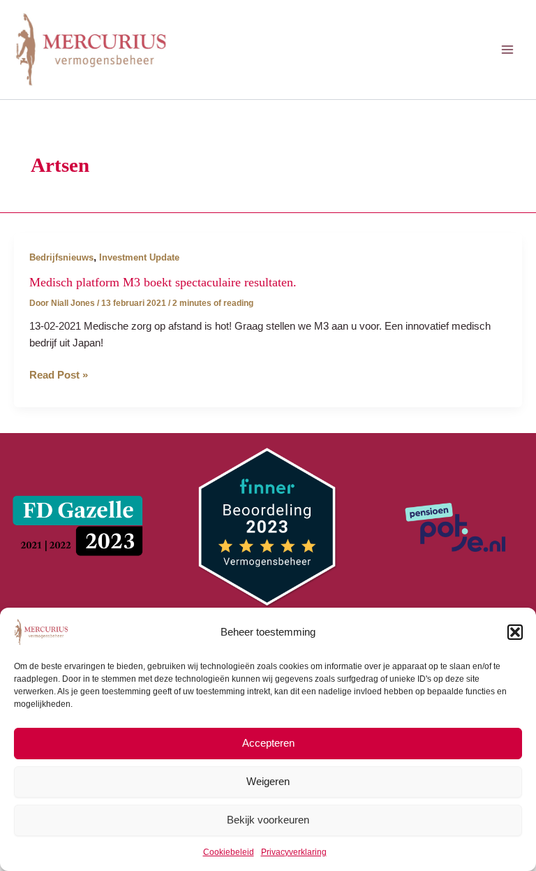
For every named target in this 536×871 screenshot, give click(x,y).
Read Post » (58, 376)
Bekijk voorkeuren (268, 820)
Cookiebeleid (228, 852)
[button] (515, 632)
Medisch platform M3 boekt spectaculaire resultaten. (163, 282)
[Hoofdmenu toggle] (507, 49)
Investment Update (139, 257)
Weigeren (268, 781)
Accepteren (268, 743)
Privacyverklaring (294, 852)
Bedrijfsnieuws (61, 257)
